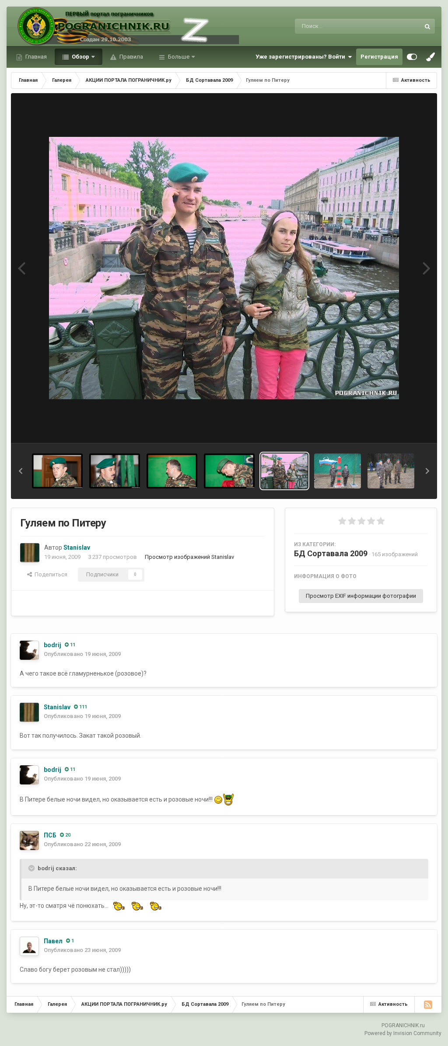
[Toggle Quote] (32, 868)
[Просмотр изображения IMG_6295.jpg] (57, 470)
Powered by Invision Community (402, 1033)
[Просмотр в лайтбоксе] (224, 268)
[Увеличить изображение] (218, 798)
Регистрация (379, 56)
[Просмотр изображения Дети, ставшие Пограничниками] (337, 470)
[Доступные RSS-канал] (427, 1004)
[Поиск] (427, 26)
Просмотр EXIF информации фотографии (361, 596)
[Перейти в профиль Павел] (29, 946)
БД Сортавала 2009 (331, 553)
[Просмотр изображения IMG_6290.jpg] (172, 470)
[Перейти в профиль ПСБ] (29, 840)
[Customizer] (411, 57)
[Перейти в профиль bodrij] (29, 650)
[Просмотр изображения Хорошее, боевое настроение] (391, 470)
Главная (35, 56)
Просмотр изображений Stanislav (189, 557)
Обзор (79, 56)
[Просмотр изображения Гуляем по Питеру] (284, 470)
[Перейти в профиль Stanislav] (29, 552)
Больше (179, 56)
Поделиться (49, 574)
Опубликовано (82, 654)
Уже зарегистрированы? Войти (302, 56)
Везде (400, 26)
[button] (20, 471)
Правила (130, 56)
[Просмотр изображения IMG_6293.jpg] (114, 470)
